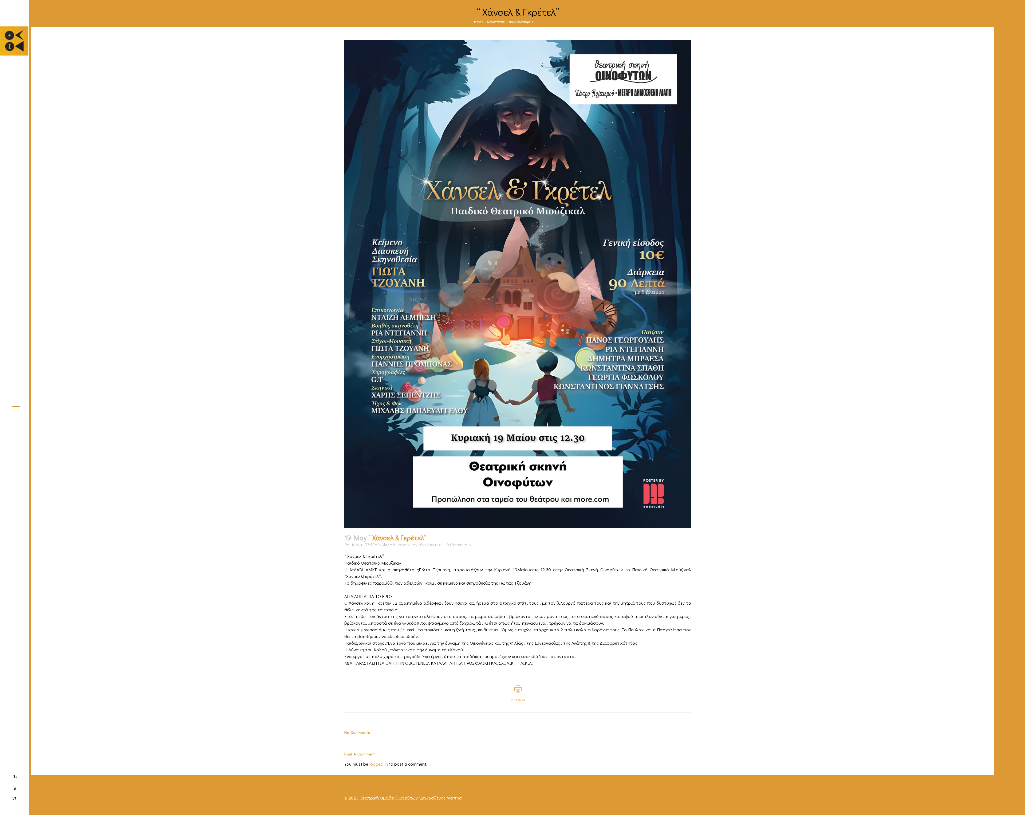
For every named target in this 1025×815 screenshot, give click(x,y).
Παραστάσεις (495, 21)
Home (476, 21)
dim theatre (430, 544)
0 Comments (458, 544)
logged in (378, 764)
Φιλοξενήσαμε (519, 21)
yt (14, 798)
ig (14, 787)
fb (15, 776)
